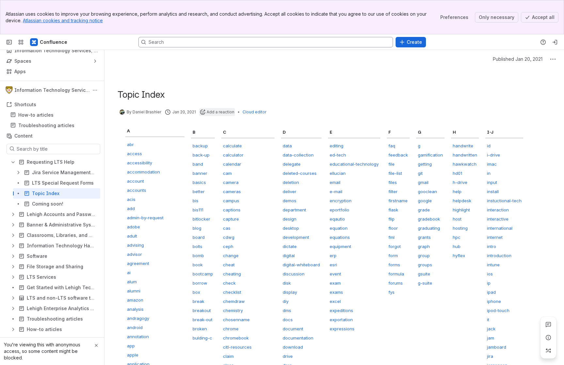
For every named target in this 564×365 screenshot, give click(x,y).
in (489, 173)
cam (227, 173)
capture (231, 219)
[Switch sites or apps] (21, 42)
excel (335, 301)
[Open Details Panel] (548, 337)
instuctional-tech (504, 200)
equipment (340, 246)
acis (131, 199)
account (135, 181)
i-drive (493, 155)
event (335, 273)
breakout (202, 310)
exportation (341, 319)
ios (490, 273)
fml (391, 237)
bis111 (198, 209)
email (335, 182)
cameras (232, 191)
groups (425, 264)
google (425, 200)
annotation (138, 336)
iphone (494, 301)
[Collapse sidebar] (9, 42)
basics (199, 182)
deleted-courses (300, 173)
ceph (228, 246)
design (289, 219)
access (134, 153)
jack (491, 328)
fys (391, 292)
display (290, 292)
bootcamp (203, 273)
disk (287, 283)
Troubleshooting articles (46, 125)
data (287, 145)
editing (336, 145)
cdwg (228, 237)
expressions (342, 328)
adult (132, 236)
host (457, 219)
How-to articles (36, 115)
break (198, 301)
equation (339, 228)
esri (333, 264)
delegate (292, 164)
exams (336, 292)
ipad (491, 292)
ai (129, 272)
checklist (232, 292)
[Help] (543, 42)
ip (489, 283)
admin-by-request (145, 217)
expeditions (341, 310)
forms (394, 264)
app (131, 345)
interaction (498, 209)
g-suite (425, 283)
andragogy (138, 318)
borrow (200, 283)
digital (289, 255)
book (198, 264)
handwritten (465, 155)
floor (393, 228)
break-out (202, 319)
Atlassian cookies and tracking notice (63, 20)
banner (200, 173)
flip (391, 219)
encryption (341, 200)
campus (231, 200)
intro (491, 246)
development (296, 237)
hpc (457, 237)
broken (200, 328)
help (457, 191)
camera (231, 182)
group (424, 255)
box (196, 292)
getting (425, 164)
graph (424, 246)
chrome (231, 328)
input (492, 182)
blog (197, 228)
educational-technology (354, 164)
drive (288, 356)
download (293, 347)
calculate (232, 145)
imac (492, 164)
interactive (498, 219)
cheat (229, 264)
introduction (499, 255)
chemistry (233, 310)
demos (289, 200)
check (229, 283)
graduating (429, 228)
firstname (398, 200)
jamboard (496, 347)
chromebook (236, 337)
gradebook (429, 219)
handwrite (463, 145)
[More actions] (95, 90)
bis (195, 200)
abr (130, 144)
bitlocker (201, 219)
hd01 (457, 173)
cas (226, 228)
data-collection (298, 155)
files (392, 182)
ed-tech (338, 155)
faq (391, 145)
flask (393, 209)
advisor (134, 254)
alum (132, 281)
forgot (394, 246)
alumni (133, 290)
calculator (233, 155)
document (293, 328)
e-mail (336, 191)
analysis (135, 309)
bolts (197, 246)
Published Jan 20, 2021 (517, 59)
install (493, 191)
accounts (136, 190)
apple (132, 354)
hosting (460, 228)
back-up (201, 155)
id (489, 145)
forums (395, 283)
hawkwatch (465, 164)
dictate (290, 246)
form (393, 255)
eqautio (337, 219)
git (420, 173)
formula (396, 273)
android (135, 327)
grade (424, 209)
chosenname (236, 319)
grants (424, 237)
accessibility (139, 162)
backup (200, 145)
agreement (138, 263)
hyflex (459, 255)
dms (287, 310)
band (198, 164)
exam (335, 283)
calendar (232, 164)
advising (135, 245)
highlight (461, 209)
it (488, 319)
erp (333, 255)
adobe (133, 226)
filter (393, 191)
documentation (298, 337)
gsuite (424, 273)
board (199, 237)
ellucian (338, 173)
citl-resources (237, 347)
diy (286, 301)
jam (490, 337)
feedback (398, 155)
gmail (423, 182)
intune (493, 264)
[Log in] (555, 42)
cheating (232, 273)
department (294, 209)
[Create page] (548, 350)
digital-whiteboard (301, 264)
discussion (294, 273)
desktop (291, 228)
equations (340, 237)
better (199, 191)
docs (288, 319)
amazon (135, 300)
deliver (289, 191)
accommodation (143, 171)
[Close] (96, 345)
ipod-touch (498, 310)
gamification (430, 155)
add (131, 208)
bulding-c (202, 337)
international (499, 228)
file (391, 164)
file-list (395, 173)
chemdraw (234, 301)
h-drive (460, 182)
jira (490, 356)
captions (232, 209)
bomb (198, 255)
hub (457, 246)
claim (228, 356)
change (231, 255)
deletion (291, 182)
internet (495, 237)
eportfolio (339, 209)
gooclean (427, 191)
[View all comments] (548, 324)
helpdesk (462, 200)
